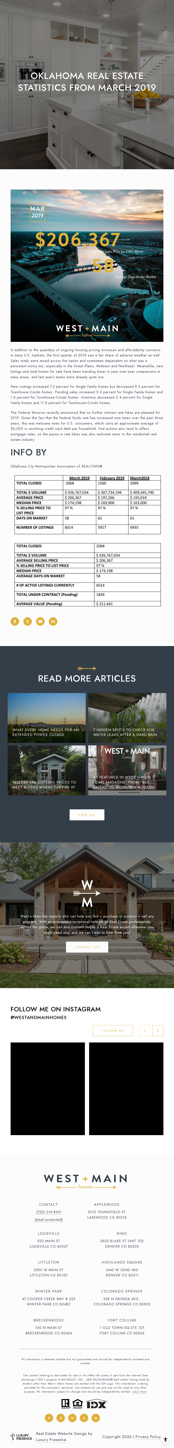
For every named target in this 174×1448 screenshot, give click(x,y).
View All (87, 815)
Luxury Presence (51, 1439)
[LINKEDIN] (72, 1418)
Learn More (139, 1392)
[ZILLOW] (95, 1418)
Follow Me (113, 1031)
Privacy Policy (148, 1437)
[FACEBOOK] (49, 1418)
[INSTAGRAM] (60, 1418)
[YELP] (84, 1418)
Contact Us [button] (87, 947)
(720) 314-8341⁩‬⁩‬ (49, 1212)
